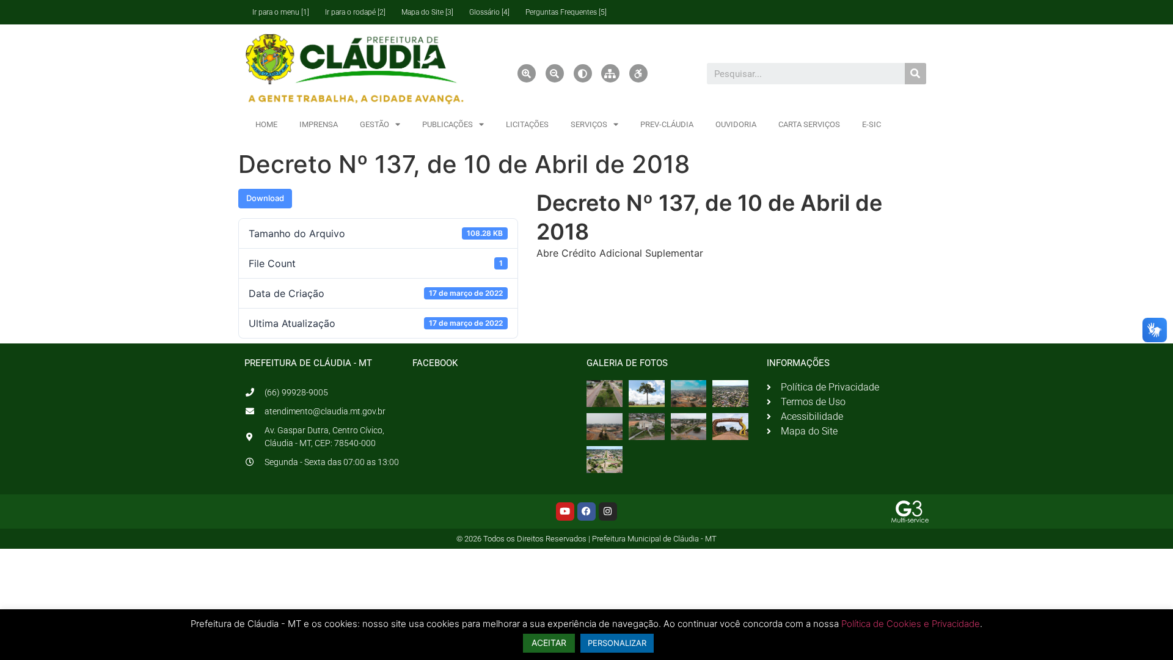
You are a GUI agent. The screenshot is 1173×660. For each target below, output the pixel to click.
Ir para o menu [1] (280, 12)
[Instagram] (608, 511)
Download (265, 198)
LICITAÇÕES (527, 124)
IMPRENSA (318, 124)
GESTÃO (374, 124)
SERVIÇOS (589, 124)
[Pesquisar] (915, 73)
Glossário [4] (489, 12)
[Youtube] (565, 511)
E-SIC (871, 124)
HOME (266, 124)
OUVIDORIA (735, 124)
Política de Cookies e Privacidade (910, 623)
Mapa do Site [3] (427, 12)
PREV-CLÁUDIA (666, 124)
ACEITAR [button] (549, 642)
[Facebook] (586, 511)
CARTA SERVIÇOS (809, 124)
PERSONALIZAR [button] (617, 643)
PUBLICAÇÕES (447, 124)
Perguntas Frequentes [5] (566, 12)
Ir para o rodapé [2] (355, 12)
